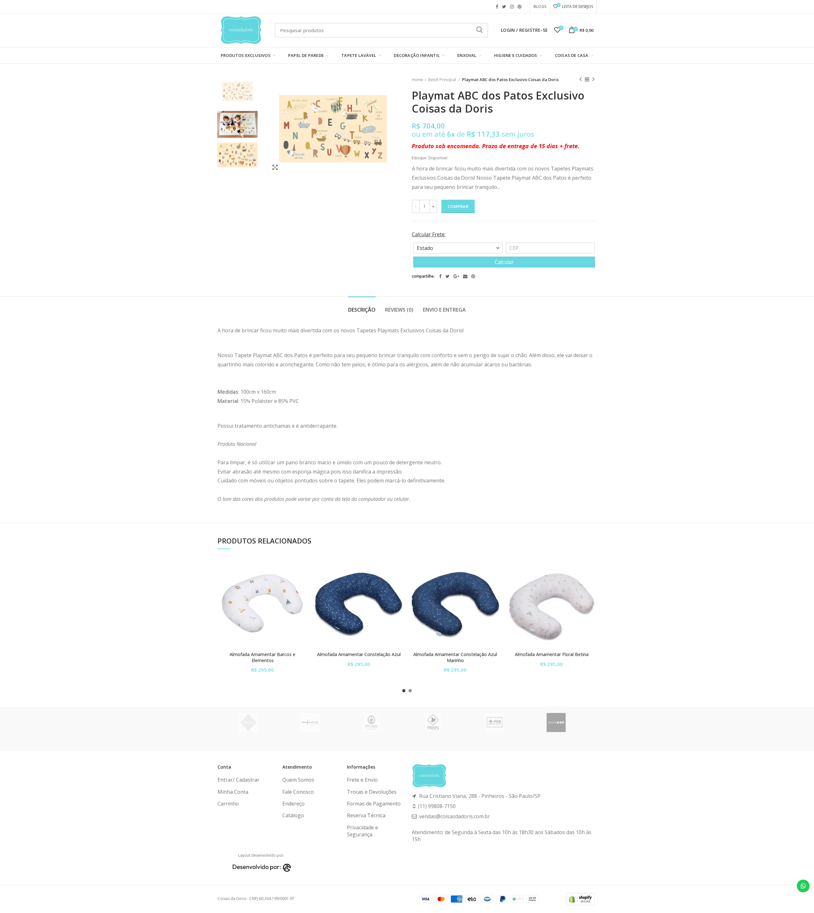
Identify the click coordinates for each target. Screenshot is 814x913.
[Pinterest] (473, 276)
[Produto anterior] (580, 79)
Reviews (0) (399, 309)
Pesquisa (479, 30)
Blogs (540, 6)
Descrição (362, 309)
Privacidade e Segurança (362, 831)
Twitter (504, 7)
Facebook (497, 7)
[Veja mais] (303, 597)
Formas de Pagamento (374, 803)
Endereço (293, 803)
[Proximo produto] (593, 79)
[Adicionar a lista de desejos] (303, 569)
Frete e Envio (362, 779)
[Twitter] (448, 276)
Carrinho (228, 803)
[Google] (456, 276)
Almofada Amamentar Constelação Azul (359, 654)
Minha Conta (232, 791)
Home (417, 79)
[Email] (465, 276)
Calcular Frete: (428, 234)
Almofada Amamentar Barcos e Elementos (262, 657)
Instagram (512, 7)
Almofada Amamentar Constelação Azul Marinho (455, 657)
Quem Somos (298, 779)
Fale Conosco (298, 791)
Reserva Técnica (366, 815)
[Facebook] (440, 276)
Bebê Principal (442, 79)
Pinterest (519, 7)
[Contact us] (803, 886)
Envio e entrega (444, 309)
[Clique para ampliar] (275, 168)
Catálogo (293, 815)
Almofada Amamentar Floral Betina (552, 654)
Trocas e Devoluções (372, 791)
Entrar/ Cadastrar (238, 779)
